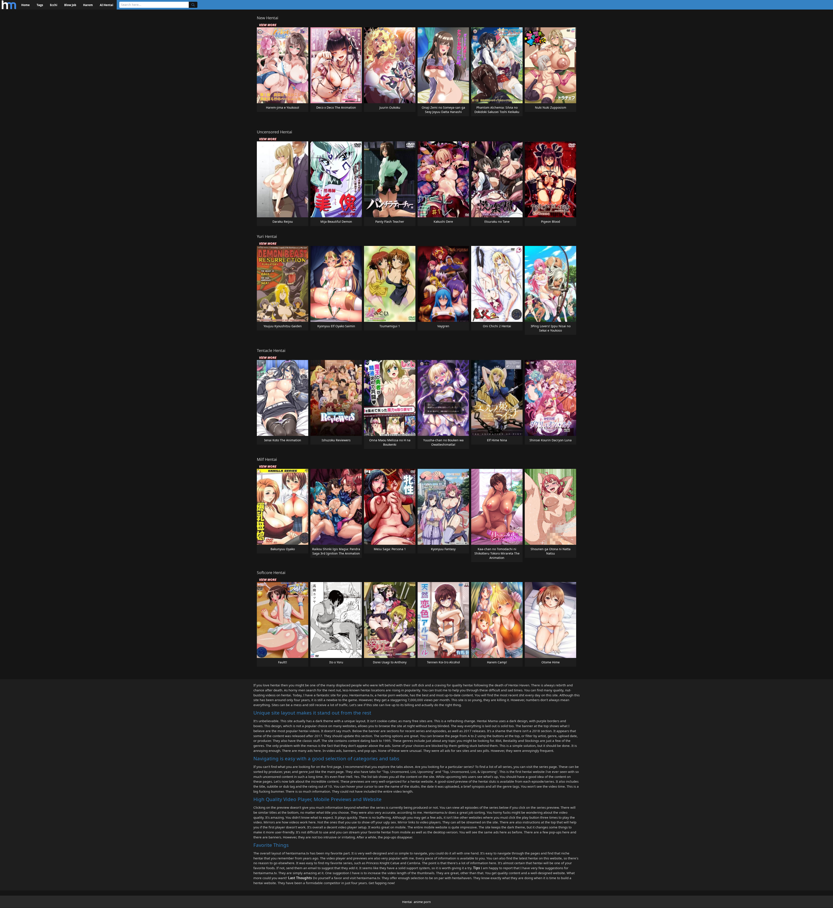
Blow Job (70, 5)
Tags (40, 5)
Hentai (407, 902)
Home (25, 5)
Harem (88, 5)
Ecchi (53, 5)
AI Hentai (106, 5)
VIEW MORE (267, 25)
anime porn (422, 902)
